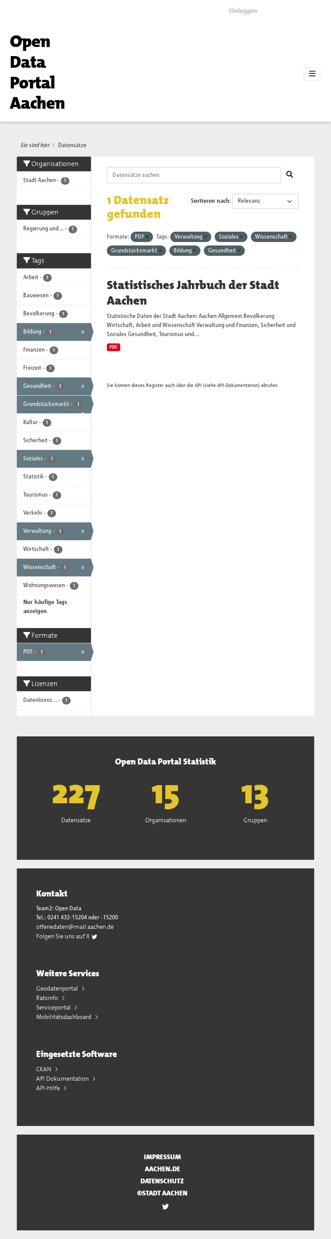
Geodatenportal (57, 988)
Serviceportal (54, 1007)
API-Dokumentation (237, 385)
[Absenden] (290, 175)
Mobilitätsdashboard (64, 1017)
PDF (113, 347)
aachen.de (162, 1168)
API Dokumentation (63, 1078)
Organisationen (165, 820)
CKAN (44, 1069)
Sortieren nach (210, 201)
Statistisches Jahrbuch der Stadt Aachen (193, 292)
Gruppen (255, 820)
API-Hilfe (48, 1088)
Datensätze (72, 145)
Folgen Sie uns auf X (63, 936)
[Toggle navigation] (312, 74)
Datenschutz (162, 1181)
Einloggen (243, 10)
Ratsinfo (47, 998)
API (198, 385)
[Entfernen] (147, 237)
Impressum (162, 1156)
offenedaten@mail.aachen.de (75, 927)
